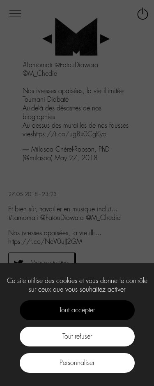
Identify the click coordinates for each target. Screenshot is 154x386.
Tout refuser (77, 336)
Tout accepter (77, 310)
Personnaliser (77, 362)
